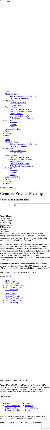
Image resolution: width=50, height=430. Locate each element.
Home (7, 92)
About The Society (12, 94)
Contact (8, 133)
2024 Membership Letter (19, 98)
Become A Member (12, 129)
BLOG (7, 136)
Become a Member (12, 410)
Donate (12, 127)
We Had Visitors (16, 105)
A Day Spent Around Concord (21, 118)
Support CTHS (15, 122)
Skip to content (6, 1)
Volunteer (13, 125)
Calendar (28, 403)
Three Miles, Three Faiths (19, 116)
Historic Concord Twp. (14, 287)
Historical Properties (12, 283)
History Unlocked (16, 114)
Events (7, 131)
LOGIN (25, 427)
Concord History (11, 107)
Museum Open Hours (18, 103)
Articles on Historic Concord (21, 111)
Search (2, 276)
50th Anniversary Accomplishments (23, 96)
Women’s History (11, 290)
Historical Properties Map (19, 109)
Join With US (10, 120)
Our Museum (10, 101)
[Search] (30, 277)
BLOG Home (10, 281)
